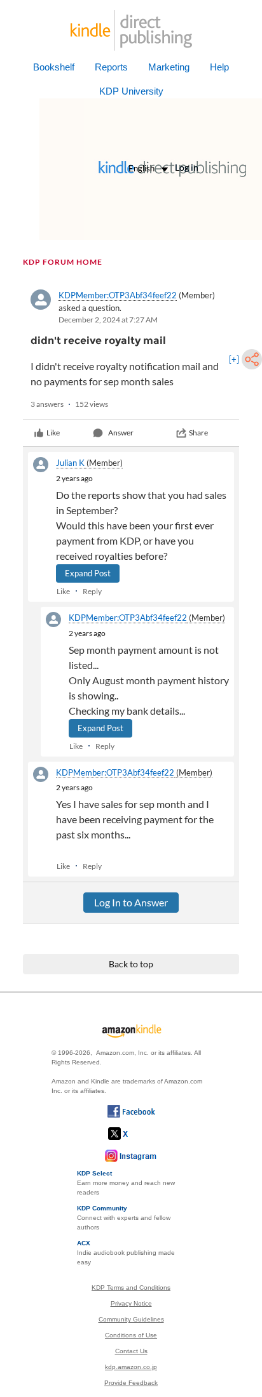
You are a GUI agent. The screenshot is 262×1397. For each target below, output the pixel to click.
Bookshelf (53, 67)
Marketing (169, 67)
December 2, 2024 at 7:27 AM (108, 319)
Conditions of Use (131, 1335)
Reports (111, 67)
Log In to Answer (131, 902)
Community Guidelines (131, 1319)
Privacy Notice (131, 1303)
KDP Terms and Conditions (131, 1287)
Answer (121, 432)
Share (198, 432)
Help (219, 67)
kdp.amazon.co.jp (131, 1366)
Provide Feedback (131, 1382)
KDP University (131, 91)
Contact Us (131, 1350)
